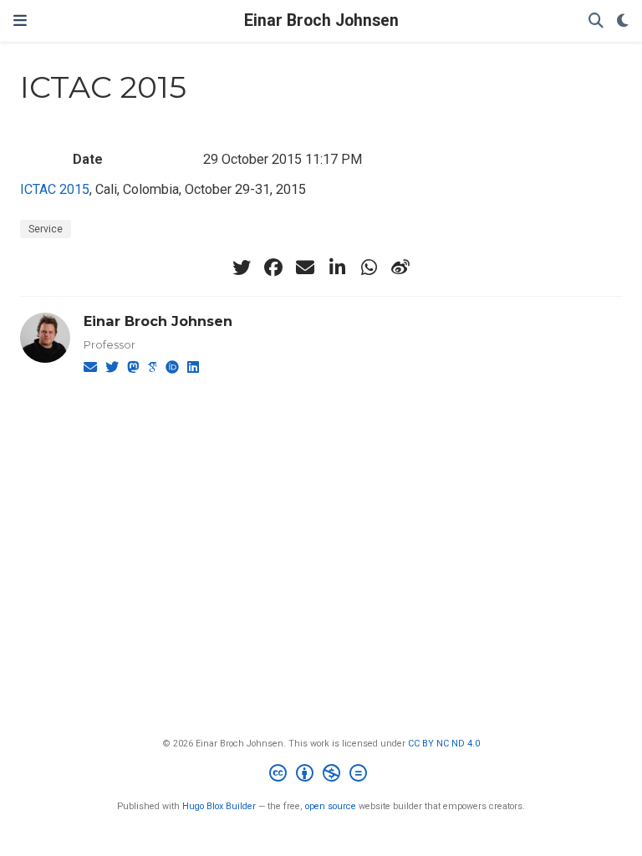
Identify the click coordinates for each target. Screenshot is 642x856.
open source (330, 806)
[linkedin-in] (336, 267)
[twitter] (241, 267)
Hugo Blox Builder (219, 806)
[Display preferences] (623, 21)
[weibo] (400, 267)
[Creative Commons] (321, 775)
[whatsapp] (368, 267)
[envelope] (305, 267)
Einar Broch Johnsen (321, 20)
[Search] (596, 21)
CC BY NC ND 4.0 (444, 743)
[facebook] (273, 267)
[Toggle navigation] (20, 21)
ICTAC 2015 (54, 189)
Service (45, 229)
